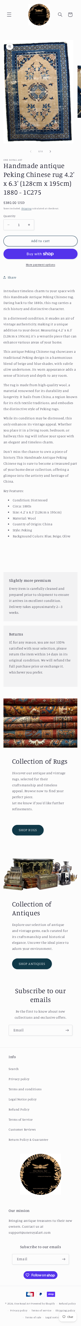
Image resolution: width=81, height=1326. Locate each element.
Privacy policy (19, 1079)
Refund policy (67, 1303)
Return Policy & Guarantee (28, 1139)
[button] (9, 15)
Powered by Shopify (43, 1303)
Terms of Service (21, 1119)
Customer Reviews (22, 1129)
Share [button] (12, 277)
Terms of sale (33, 1317)
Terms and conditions (25, 1089)
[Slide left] (30, 151)
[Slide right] (50, 151)
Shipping (26, 208)
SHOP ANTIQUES (32, 964)
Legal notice (52, 1317)
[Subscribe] (67, 1030)
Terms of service (41, 1310)
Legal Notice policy (23, 1099)
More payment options (40, 264)
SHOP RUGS (28, 830)
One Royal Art (22, 1303)
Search (14, 1069)
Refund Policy (19, 1109)
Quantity (9, 216)
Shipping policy (65, 1310)
